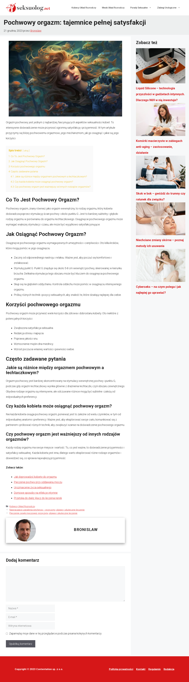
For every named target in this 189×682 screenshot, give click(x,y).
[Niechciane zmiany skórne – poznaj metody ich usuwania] (160, 219)
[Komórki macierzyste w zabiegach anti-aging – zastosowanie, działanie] (160, 120)
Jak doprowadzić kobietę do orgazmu (35, 476)
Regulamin (154, 669)
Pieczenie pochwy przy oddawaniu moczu (38, 482)
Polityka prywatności (121, 669)
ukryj (26, 150)
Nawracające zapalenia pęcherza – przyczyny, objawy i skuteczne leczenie (47, 509)
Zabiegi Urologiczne (166, 7)
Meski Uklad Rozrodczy (113, 7)
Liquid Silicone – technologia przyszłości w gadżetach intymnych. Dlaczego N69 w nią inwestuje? (160, 94)
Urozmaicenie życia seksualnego (32, 487)
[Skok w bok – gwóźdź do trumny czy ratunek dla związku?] (160, 173)
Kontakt (140, 669)
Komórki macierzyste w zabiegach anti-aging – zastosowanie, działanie (159, 146)
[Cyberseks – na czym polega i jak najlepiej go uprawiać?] (160, 266)
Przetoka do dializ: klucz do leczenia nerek (38, 498)
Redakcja (169, 669)
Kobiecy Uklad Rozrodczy (84, 7)
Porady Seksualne (139, 7)
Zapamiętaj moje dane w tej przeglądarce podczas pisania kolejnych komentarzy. (55, 633)
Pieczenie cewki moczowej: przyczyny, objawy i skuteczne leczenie (43, 513)
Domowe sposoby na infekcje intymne (36, 492)
